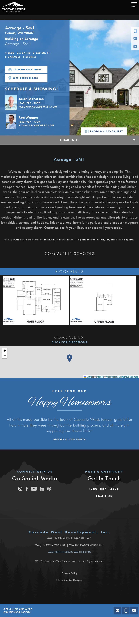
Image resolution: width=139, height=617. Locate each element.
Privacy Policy (70, 573)
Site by (69, 580)
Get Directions (25, 77)
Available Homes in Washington (69, 552)
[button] (34, 102)
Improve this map (129, 376)
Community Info (27, 69)
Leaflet (89, 376)
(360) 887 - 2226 (104, 489)
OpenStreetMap (113, 376)
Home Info (69, 140)
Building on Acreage (21, 39)
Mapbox (100, 376)
